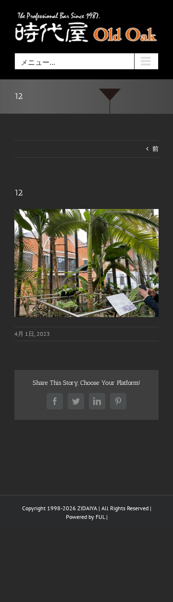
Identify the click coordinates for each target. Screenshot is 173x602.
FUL (100, 516)
